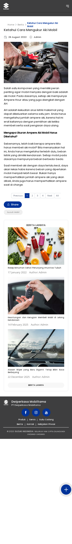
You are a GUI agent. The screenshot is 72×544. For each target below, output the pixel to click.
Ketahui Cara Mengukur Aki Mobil (42, 24)
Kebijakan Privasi (46, 424)
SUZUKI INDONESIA (24, 431)
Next (49, 195)
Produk (21, 419)
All (57, 195)
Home (11, 24)
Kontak (30, 424)
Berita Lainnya (36, 385)
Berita (21, 24)
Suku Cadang (46, 419)
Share (15, 204)
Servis (32, 419)
